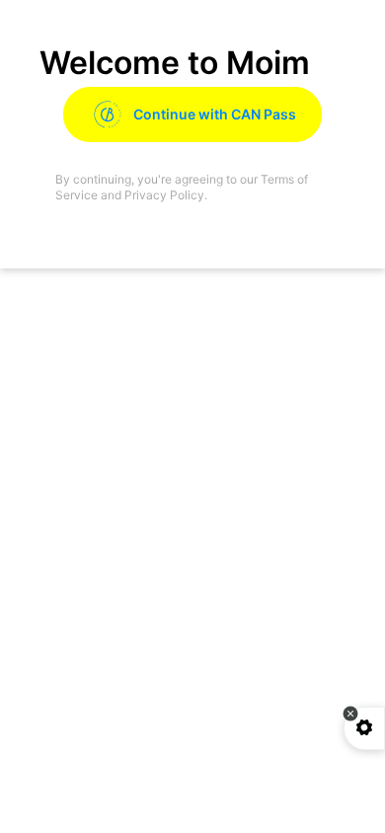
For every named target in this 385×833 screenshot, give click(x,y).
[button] (350, 713)
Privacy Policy (164, 195)
